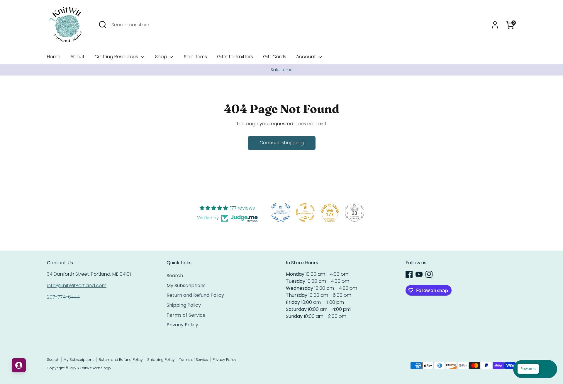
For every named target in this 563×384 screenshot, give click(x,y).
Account (306, 56)
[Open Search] (102, 24)
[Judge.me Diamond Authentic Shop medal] (280, 212)
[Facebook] (409, 274)
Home (53, 56)
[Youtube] (419, 274)
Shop (161, 56)
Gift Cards (274, 56)
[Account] (495, 25)
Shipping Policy (184, 305)
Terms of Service (186, 315)
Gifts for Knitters (235, 56)
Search (175, 275)
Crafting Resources (116, 56)
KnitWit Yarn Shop (95, 368)
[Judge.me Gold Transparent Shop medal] (305, 212)
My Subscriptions (186, 285)
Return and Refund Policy (195, 295)
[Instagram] (429, 274)
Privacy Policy (182, 324)
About (77, 56)
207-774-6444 (63, 297)
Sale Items (195, 56)
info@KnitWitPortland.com (76, 285)
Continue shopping (282, 142)
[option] (281, 70)
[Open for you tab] (19, 365)
